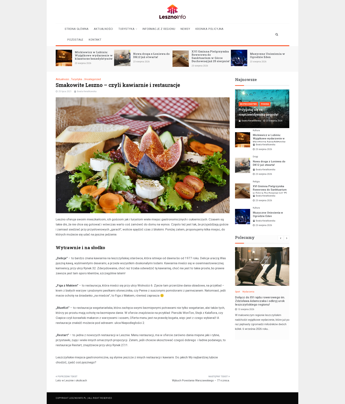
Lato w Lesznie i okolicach (71, 380)
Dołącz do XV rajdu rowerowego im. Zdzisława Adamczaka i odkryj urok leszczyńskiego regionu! (260, 301)
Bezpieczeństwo (248, 104)
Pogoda (265, 104)
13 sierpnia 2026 (246, 309)
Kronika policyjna (210, 29)
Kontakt (95, 39)
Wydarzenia (248, 291)
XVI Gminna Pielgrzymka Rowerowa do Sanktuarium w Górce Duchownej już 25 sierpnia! (210, 56)
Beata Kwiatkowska (86, 91)
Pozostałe (75, 39)
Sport (237, 291)
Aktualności (103, 29)
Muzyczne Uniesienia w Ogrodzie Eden (267, 55)
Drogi (255, 156)
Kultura (256, 130)
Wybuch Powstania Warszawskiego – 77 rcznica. (201, 380)
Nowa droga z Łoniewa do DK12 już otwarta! (151, 55)
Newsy (185, 29)
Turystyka (126, 29)
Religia (256, 181)
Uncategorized (92, 79)
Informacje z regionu (158, 29)
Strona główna (76, 29)
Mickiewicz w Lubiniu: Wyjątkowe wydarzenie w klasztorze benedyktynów (94, 55)
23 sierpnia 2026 (264, 149)
